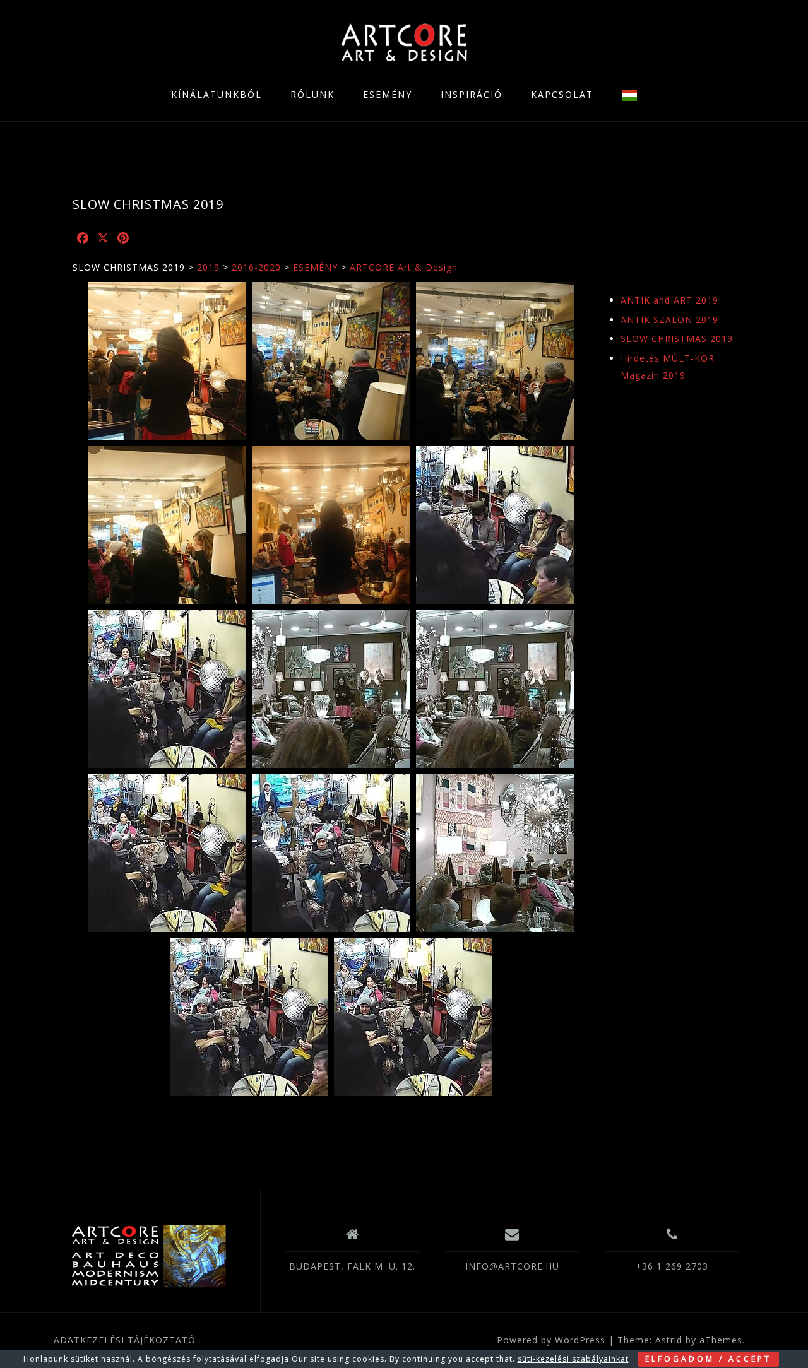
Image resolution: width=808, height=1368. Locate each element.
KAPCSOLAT (562, 94)
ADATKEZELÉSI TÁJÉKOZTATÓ (125, 1340)
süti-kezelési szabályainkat (573, 1358)
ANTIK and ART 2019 (669, 300)
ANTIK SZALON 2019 (669, 320)
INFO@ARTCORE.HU (512, 1266)
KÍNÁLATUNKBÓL (216, 94)
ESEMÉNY (387, 94)
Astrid (668, 1340)
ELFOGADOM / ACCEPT (708, 1358)
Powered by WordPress (551, 1340)
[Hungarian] (629, 95)
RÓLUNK (312, 94)
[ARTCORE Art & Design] (148, 1256)
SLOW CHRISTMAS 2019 (677, 339)
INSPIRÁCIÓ (471, 94)
